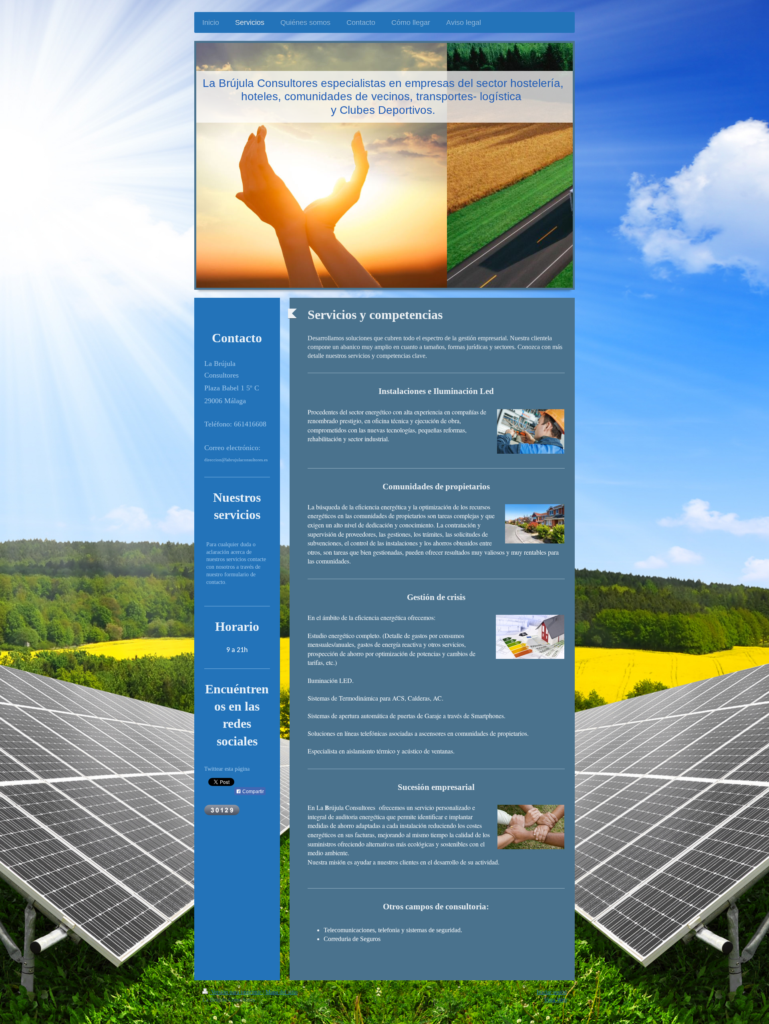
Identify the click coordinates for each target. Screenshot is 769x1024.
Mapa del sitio (282, 992)
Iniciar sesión (552, 992)
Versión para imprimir (236, 992)
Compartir (252, 791)
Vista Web (555, 1000)
